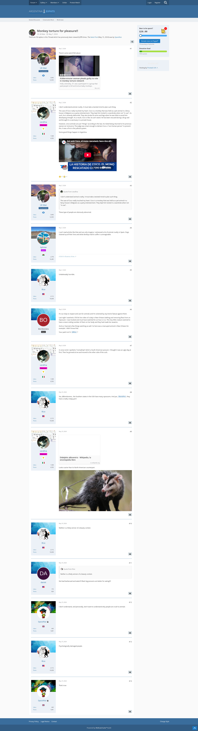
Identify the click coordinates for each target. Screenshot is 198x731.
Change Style (164, 721)
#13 (130, 642)
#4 (131, 228)
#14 (130, 681)
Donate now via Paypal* (149, 41)
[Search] (165, 2)
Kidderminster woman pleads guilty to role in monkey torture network (79, 79)
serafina (123, 396)
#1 (131, 48)
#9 (131, 431)
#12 (130, 602)
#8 (131, 392)
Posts (34, 80)
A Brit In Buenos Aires (66, 256)
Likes (34, 78)
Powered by (99, 728)
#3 (131, 186)
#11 (130, 563)
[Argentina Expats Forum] (99, 11)
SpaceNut (118, 37)
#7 (131, 346)
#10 (130, 523)
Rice (74, 332)
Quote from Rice (69, 569)
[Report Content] (130, 93)
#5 (131, 270)
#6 (131, 309)
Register (157, 3)
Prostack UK (151, 68)
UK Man (42, 34)
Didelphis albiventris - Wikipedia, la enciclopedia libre (75, 458)
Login (150, 3)
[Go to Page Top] (194, 728)
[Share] (132, 41)
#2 (131, 102)
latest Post (94, 37)
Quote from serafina (70, 192)
